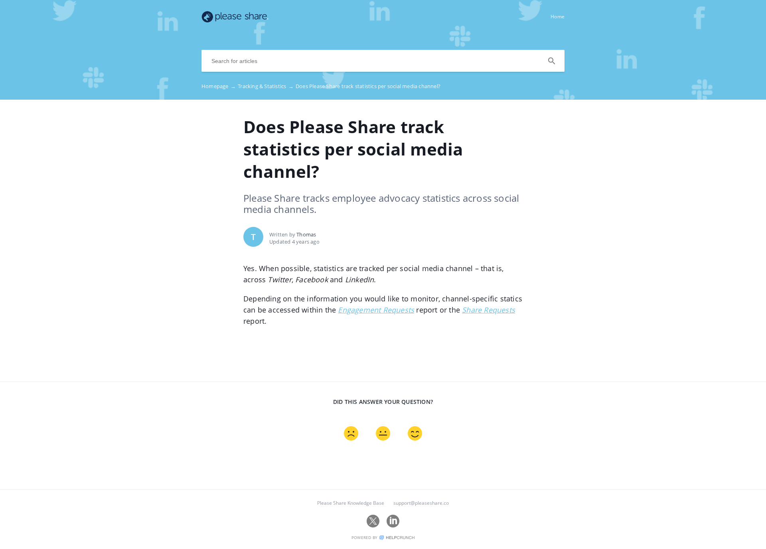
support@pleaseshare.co (421, 503)
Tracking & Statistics (266, 86)
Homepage (218, 86)
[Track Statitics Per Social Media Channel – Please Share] (234, 20)
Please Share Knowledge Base (350, 503)
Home (558, 16)
